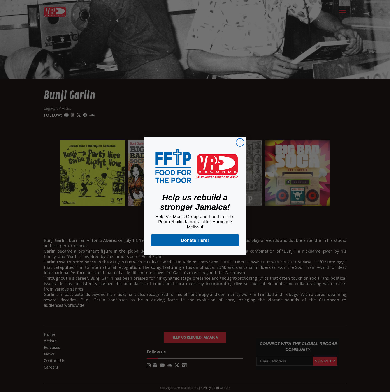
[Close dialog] (240, 142)
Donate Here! (195, 240)
